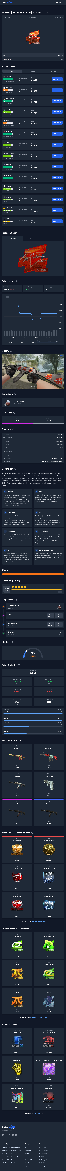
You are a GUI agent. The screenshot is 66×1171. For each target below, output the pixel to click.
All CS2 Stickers (43, 1150)
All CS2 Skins (42, 1147)
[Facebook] (10, 1135)
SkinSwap (9, 131)
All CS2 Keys (42, 1156)
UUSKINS (9, 208)
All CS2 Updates (43, 1166)
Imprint (27, 1166)
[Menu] (63, 3)
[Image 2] (34, 387)
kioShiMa (60, 444)
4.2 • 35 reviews (7, 147)
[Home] (7, 2)
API (26, 1147)
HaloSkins (9, 186)
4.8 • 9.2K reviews (8, 81)
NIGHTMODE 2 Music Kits (9, 1163)
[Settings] (57, 3)
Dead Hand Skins (7, 1166)
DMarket (8, 109)
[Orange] (33, 574)
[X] (7, 1135)
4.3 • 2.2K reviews (8, 136)
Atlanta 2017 (59, 438)
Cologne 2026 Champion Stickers (11, 1156)
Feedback (28, 1150)
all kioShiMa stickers (38, 921)
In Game (7, 17)
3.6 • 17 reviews (7, 223)
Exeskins (9, 142)
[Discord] (4, 1135)
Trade (53, 71)
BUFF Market (10, 98)
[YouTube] (13, 1135)
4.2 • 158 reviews (8, 213)
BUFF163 (9, 88)
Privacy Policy (29, 1160)
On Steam (60, 17)
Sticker (60, 434)
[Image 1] (32, 387)
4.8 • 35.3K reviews (8, 180)
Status (27, 1153)
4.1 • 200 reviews (8, 158)
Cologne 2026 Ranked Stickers (11, 1147)
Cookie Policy (29, 1163)
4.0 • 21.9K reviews (8, 114)
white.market (10, 153)
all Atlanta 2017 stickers (38, 1017)
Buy (12, 71)
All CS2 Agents (43, 1160)
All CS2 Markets (43, 1163)
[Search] (60, 3)
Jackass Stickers (7, 1153)
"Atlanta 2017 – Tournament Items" (52, 462)
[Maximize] (62, 243)
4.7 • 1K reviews (7, 103)
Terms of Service (30, 1156)
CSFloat (8, 77)
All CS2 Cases (43, 1153)
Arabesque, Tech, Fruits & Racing (11, 1150)
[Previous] (4, 371)
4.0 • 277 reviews (8, 191)
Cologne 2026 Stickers (8, 1160)
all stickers (38, 1113)
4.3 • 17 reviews (7, 169)
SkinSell (8, 197)
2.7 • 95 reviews (8, 92)
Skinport (8, 175)
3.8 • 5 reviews (7, 202)
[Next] (61, 371)
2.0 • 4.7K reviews (8, 125)
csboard (8, 164)
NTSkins (8, 219)
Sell (33, 71)
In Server (33, 17)
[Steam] (16, 1135)
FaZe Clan (59, 441)
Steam (8, 120)
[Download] (4, 386)
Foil (61, 448)
